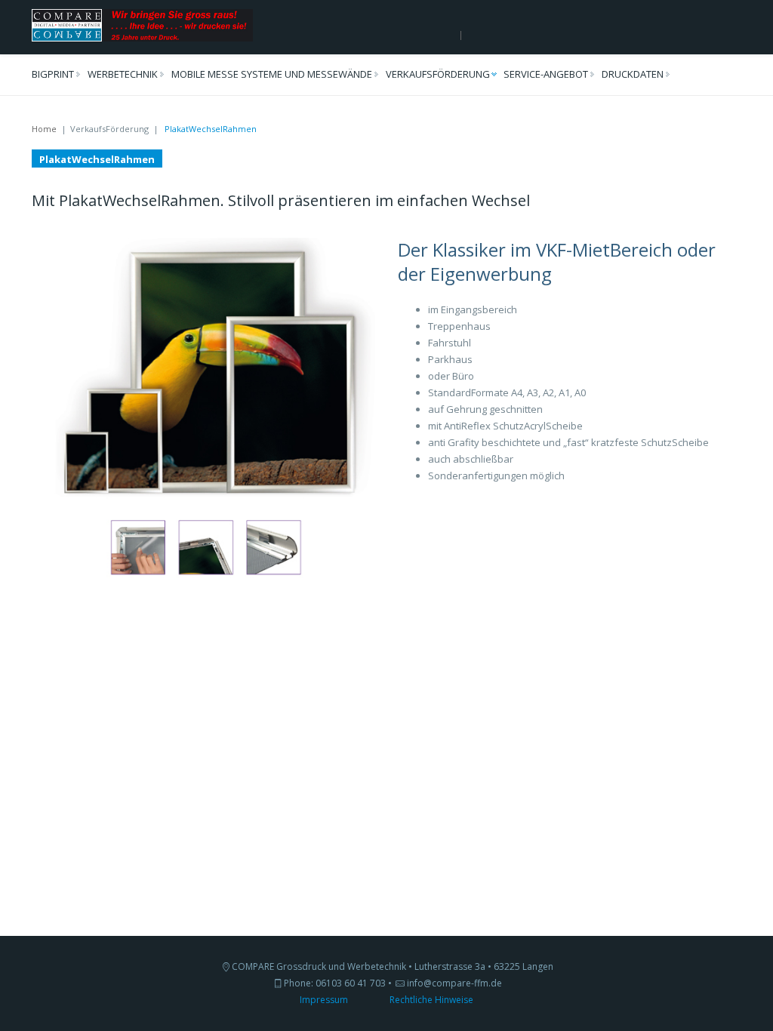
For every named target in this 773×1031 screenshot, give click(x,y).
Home (44, 128)
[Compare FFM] (142, 24)
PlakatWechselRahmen (97, 159)
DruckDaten (633, 74)
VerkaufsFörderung (438, 74)
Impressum (324, 999)
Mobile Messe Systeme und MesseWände (271, 74)
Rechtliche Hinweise (431, 999)
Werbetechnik (123, 74)
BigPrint (53, 74)
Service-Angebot (546, 74)
